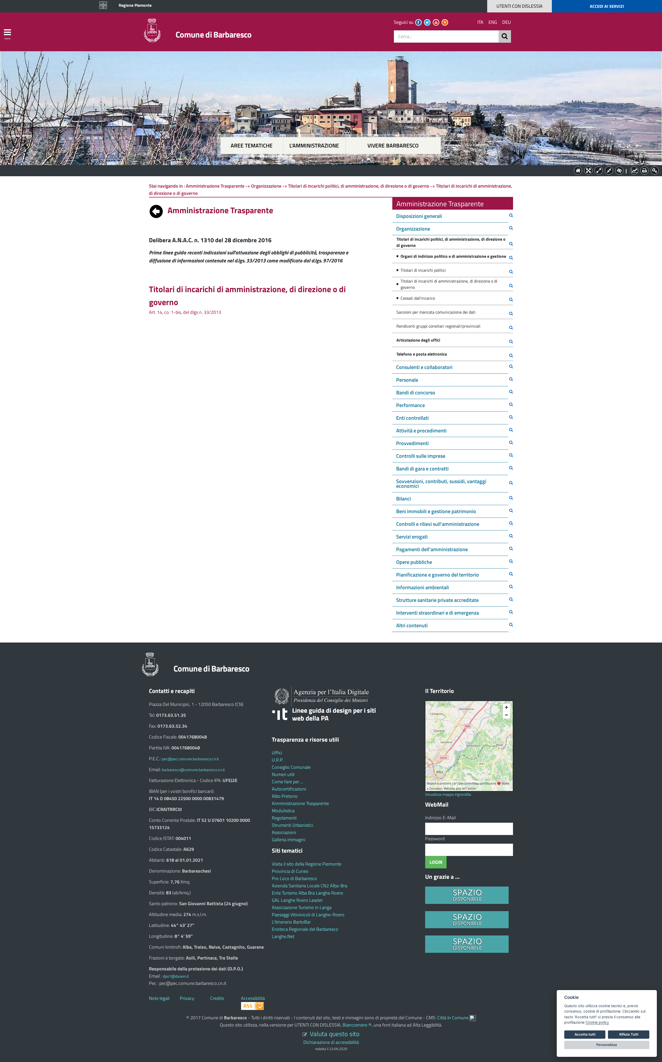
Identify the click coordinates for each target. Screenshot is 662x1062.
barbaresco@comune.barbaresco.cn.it (193, 770)
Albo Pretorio (285, 796)
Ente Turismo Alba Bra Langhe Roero (307, 892)
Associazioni (284, 832)
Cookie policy (597, 1022)
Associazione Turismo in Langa (302, 907)
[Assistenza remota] (473, 1017)
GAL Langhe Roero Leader (297, 900)
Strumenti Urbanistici (292, 825)
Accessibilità (253, 998)
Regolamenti (284, 817)
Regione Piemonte (135, 5)
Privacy (187, 998)
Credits (217, 998)
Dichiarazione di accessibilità (331, 1042)
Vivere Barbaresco (393, 146)
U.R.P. (277, 759)
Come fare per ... (287, 781)
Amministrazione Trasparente (300, 803)
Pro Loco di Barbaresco (294, 878)
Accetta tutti (585, 1034)
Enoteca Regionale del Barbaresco (305, 929)
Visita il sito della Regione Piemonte (306, 863)
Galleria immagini (288, 839)
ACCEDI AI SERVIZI (607, 6)
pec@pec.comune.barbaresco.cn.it (190, 759)
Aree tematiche (252, 146)
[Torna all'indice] (156, 210)
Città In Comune (453, 1017)
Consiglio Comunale (291, 767)
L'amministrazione (314, 146)
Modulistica (283, 810)
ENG (492, 22)
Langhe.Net (283, 936)
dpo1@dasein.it (176, 976)
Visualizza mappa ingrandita (448, 794)
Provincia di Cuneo (290, 871)
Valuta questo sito (334, 1034)
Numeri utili (283, 774)
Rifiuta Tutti (628, 1034)
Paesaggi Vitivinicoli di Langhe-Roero (308, 914)
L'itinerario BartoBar (291, 921)
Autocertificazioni (289, 788)
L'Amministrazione (327, 170)
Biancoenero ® (357, 1024)
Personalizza (606, 1045)
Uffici (277, 752)
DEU (506, 22)
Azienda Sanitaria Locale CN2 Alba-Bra (309, 885)
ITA (480, 22)
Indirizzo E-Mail (440, 817)
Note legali (159, 998)
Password (435, 838)
